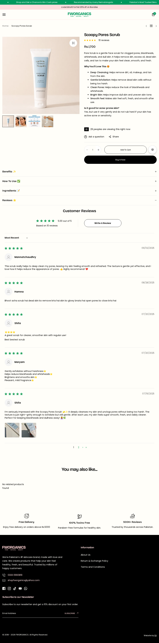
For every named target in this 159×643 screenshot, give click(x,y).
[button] (90, 40)
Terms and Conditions (93, 566)
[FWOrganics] (79, 14)
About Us (85, 554)
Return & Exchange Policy (94, 560)
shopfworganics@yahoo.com (24, 580)
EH (155, 635)
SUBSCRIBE (70, 613)
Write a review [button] (102, 223)
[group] (41, 75)
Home (5, 25)
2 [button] (78, 447)
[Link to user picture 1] (12, 430)
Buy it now (120, 160)
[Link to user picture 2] (28, 430)
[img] (14, 248)
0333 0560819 (15, 575)
